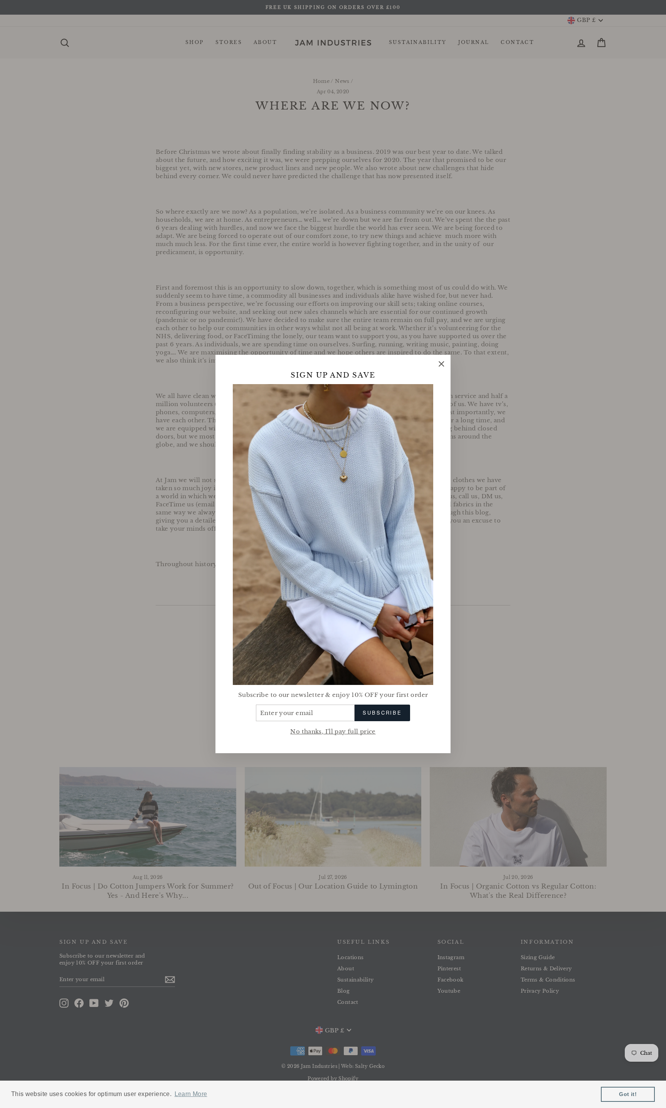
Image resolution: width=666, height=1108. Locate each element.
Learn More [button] (191, 1094)
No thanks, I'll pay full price (332, 731)
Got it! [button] (628, 1094)
